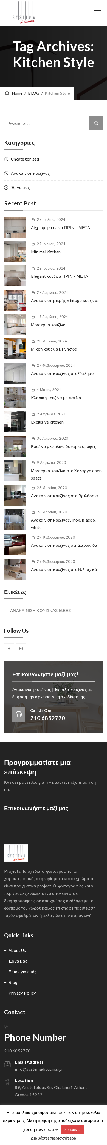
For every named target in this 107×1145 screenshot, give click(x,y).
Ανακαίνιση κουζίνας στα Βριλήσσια (64, 495)
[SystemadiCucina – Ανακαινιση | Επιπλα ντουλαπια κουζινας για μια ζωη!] (24, 13)
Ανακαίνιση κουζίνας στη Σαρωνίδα (64, 545)
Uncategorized (25, 158)
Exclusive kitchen (47, 421)
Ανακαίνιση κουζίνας (30, 173)
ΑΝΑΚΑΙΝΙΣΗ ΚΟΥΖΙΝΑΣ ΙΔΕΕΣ (40, 610)
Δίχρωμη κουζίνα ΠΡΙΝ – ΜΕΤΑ (60, 227)
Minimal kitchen (46, 251)
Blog (13, 982)
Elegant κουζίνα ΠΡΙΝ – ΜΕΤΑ (59, 276)
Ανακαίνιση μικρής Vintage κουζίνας (65, 300)
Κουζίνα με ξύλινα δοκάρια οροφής (63, 446)
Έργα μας (20, 187)
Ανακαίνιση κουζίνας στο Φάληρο (62, 373)
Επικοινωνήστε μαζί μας (36, 808)
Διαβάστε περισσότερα (54, 1137)
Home (16, 93)
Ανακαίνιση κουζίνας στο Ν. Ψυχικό (64, 569)
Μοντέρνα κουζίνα (48, 324)
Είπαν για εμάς (22, 971)
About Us (17, 950)
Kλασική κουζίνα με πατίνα (56, 397)
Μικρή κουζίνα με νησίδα (54, 349)
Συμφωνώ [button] (72, 1129)
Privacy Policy (22, 992)
